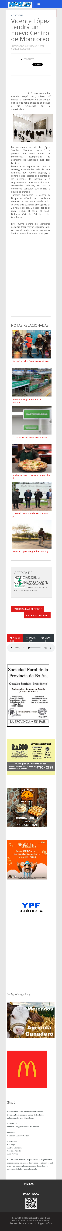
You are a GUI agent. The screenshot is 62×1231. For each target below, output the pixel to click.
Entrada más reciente (28, 609)
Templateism (20, 1223)
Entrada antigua (37, 615)
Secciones (32, 639)
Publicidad (15, 639)
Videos (48, 639)
